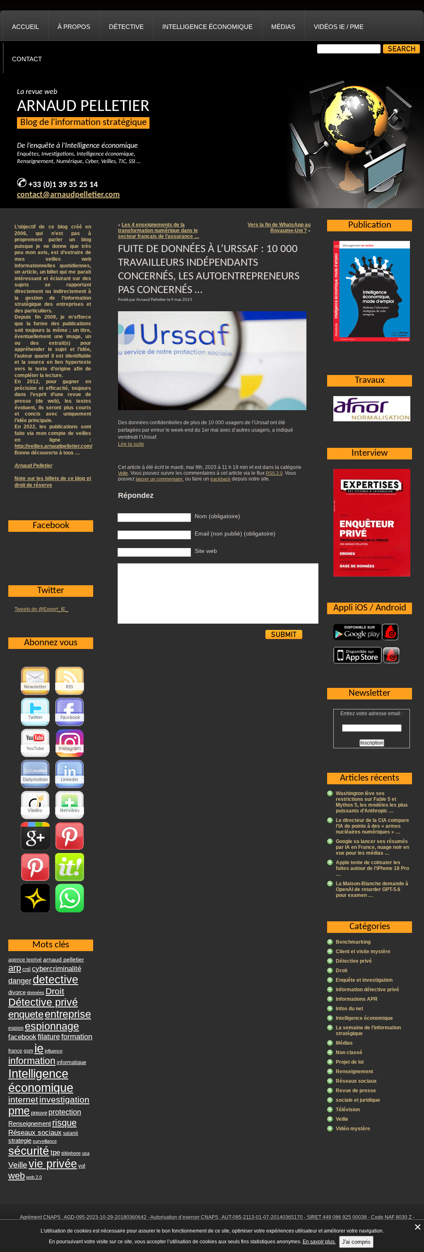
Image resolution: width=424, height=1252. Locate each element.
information (31, 1060)
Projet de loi (350, 1062)
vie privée (53, 1164)
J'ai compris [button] (356, 1242)
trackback (220, 478)
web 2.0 (34, 1177)
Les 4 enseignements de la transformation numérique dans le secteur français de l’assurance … (158, 230)
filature (49, 1037)
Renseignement (354, 1071)
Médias (283, 26)
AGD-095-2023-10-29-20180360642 (105, 1217)
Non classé (349, 1052)
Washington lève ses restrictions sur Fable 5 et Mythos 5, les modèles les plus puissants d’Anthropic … (372, 802)
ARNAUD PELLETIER (83, 107)
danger (19, 981)
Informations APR (357, 999)
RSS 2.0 (274, 473)
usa (85, 1153)
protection (64, 1112)
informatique (71, 1062)
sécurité (28, 1150)
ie (38, 1048)
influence (54, 1050)
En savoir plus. (319, 1242)
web (16, 1175)
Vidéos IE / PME (339, 26)
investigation (64, 1099)
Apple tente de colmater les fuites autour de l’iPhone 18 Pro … (372, 868)
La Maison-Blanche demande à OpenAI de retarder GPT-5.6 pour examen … (372, 889)
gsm (28, 1051)
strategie (19, 1140)
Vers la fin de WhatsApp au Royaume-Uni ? (279, 227)
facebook (22, 1037)
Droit (341, 970)
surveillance (45, 1141)
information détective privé (367, 989)
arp (14, 968)
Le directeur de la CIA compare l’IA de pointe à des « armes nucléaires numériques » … (372, 826)
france (15, 1051)
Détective (126, 26)
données (35, 992)
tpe (55, 1152)
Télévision (348, 1110)
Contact (27, 58)
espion (16, 1028)
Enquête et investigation (364, 980)
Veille (123, 473)
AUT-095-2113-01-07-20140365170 (262, 1217)
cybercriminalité (56, 968)
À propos (74, 26)
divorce (17, 992)
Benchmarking (353, 942)
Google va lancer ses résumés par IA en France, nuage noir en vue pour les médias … (372, 847)
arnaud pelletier (63, 959)
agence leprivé (25, 960)
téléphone (71, 1153)
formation (76, 1036)
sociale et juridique (358, 1100)
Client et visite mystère (363, 951)
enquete (25, 1014)
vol (81, 1166)
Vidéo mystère (353, 1129)
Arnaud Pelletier (33, 466)
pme (19, 1111)
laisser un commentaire (159, 478)
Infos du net (349, 1009)
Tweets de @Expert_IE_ (41, 609)
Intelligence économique (207, 26)
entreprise (68, 1014)
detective (55, 979)
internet (23, 1099)
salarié (70, 1133)
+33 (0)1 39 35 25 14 (63, 185)
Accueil (25, 26)
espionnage (52, 1026)
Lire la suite (131, 444)
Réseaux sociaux (356, 1081)
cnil (26, 969)
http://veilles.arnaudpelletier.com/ (53, 446)
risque (64, 1122)
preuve (39, 1113)
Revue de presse (356, 1090)
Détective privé (354, 961)
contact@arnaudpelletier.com (68, 195)
